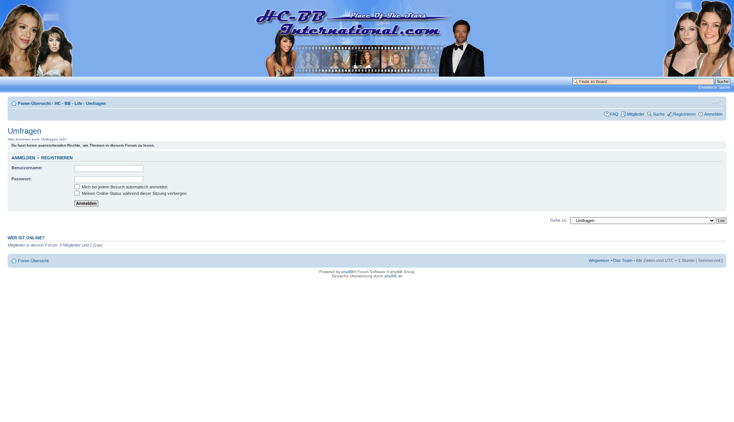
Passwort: (21, 179)
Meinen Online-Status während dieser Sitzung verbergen (134, 193)
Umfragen (96, 103)
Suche (659, 114)
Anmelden (713, 114)
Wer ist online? (26, 238)
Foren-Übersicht (34, 103)
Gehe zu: (558, 220)
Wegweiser (599, 260)
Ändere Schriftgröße (717, 101)
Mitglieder (636, 114)
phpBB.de (394, 276)
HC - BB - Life (68, 103)
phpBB (347, 272)
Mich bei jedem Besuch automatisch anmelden (124, 187)
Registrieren (684, 114)
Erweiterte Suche (714, 87)
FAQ (614, 114)
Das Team (622, 260)
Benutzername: (26, 167)
